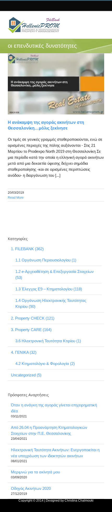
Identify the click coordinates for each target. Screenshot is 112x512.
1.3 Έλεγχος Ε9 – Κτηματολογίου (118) (48, 289)
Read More (16, 197)
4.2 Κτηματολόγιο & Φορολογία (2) (45, 363)
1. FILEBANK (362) (27, 249)
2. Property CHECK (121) (32, 318)
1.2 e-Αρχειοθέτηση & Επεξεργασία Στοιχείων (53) (54, 274)
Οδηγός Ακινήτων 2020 (31, 488)
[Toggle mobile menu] (100, 19)
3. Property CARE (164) (31, 329)
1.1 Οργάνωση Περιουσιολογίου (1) (45, 260)
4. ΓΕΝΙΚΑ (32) (23, 352)
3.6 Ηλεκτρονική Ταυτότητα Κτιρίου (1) (48, 341)
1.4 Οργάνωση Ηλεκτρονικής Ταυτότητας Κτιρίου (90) (50, 303)
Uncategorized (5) (26, 375)
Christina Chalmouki (79, 500)
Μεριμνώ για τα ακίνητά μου (35, 472)
